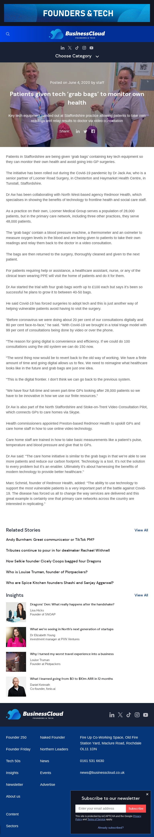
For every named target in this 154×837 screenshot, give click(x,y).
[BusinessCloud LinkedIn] (62, 48)
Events (45, 773)
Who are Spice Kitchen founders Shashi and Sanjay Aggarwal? (59, 583)
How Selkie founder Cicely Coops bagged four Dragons (53, 561)
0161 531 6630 (92, 761)
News (44, 761)
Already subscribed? (111, 827)
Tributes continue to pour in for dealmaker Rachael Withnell (58, 550)
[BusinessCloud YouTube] (91, 48)
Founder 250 (16, 737)
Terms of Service (96, 819)
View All (141, 530)
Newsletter (14, 785)
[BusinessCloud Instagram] (84, 48)
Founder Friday (18, 749)
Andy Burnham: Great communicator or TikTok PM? (50, 539)
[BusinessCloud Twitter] (70, 48)
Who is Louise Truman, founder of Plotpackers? (46, 572)
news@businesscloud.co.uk (102, 773)
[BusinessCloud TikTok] (77, 48)
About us (13, 796)
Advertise (47, 785)
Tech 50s (13, 761)
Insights (12, 773)
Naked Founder (52, 737)
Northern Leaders (54, 749)
